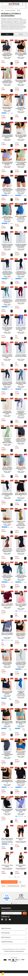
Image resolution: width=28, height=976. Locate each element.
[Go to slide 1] (11, 903)
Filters (7, 34)
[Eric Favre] (14, 4)
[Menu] (2, 3)
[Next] (18, 877)
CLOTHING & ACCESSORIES (10, 10)
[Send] (25, 914)
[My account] (22, 4)
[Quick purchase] (12, 63)
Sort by (21, 34)
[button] (2, 973)
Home (2, 10)
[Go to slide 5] (16, 903)
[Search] (25, 7)
